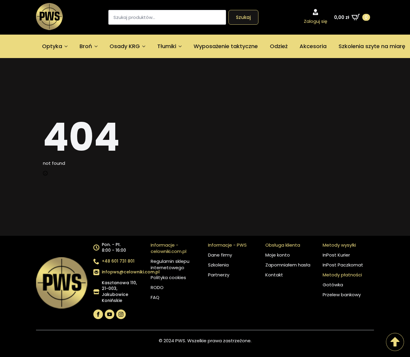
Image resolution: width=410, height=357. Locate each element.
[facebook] (98, 314)
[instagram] (121, 314)
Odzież (279, 46)
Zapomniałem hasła (287, 265)
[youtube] (109, 314)
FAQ (155, 297)
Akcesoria (313, 46)
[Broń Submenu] (98, 46)
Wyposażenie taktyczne (226, 46)
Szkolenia (218, 265)
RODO (157, 287)
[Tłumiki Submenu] (182, 46)
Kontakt (274, 275)
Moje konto (277, 255)
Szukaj (243, 17)
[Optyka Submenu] (68, 46)
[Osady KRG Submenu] (145, 46)
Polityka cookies (168, 277)
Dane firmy (220, 255)
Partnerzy (218, 275)
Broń (86, 46)
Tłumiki (166, 46)
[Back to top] (395, 342)
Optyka (52, 46)
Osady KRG (125, 46)
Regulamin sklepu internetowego (170, 264)
